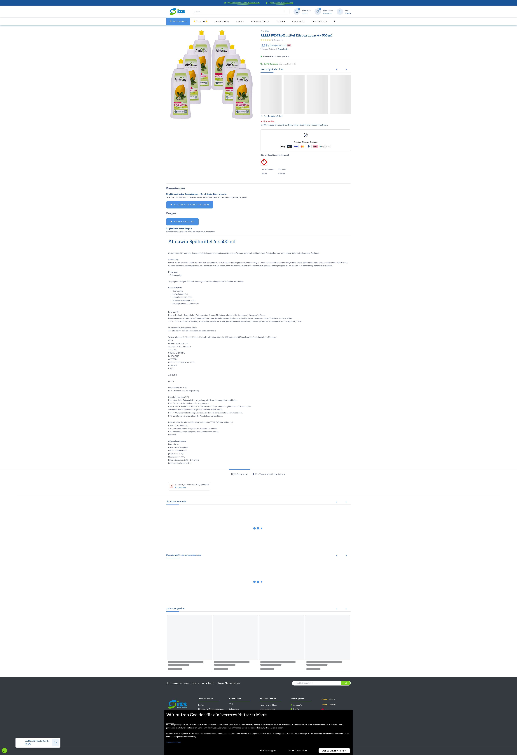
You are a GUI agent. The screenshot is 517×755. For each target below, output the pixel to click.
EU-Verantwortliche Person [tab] (270, 474)
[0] (297, 12)
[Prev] (336, 69)
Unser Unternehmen (267, 709)
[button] (280, 45)
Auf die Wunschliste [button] (272, 116)
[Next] (346, 69)
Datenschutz (234, 709)
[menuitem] (178, 21)
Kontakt (201, 705)
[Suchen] (284, 11)
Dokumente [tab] (240, 474)
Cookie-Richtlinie (173, 742)
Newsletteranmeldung (268, 705)
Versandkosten (283, 49)
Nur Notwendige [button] (297, 750)
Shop (267, 31)
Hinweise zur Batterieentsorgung (210, 709)
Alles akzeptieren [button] (334, 750)
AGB (231, 704)
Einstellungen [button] (268, 750)
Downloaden (181, 488)
